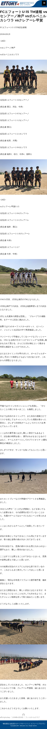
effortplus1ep (5, 717)
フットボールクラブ (32, 717)
